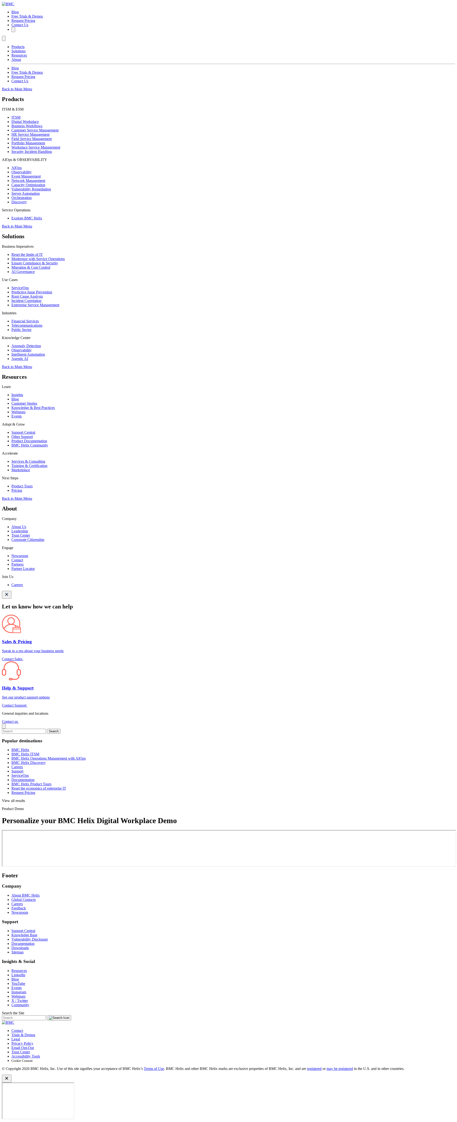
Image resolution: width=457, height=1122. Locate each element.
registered (314, 1069)
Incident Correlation (26, 301)
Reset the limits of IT (27, 255)
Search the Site (13, 1013)
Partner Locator (23, 569)
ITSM (15, 117)
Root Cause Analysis (27, 296)
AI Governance (23, 272)
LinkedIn (18, 975)
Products (18, 47)
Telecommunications (26, 325)
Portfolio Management (28, 143)
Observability (21, 172)
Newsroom (19, 556)
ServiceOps (20, 288)
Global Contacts (23, 900)
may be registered (340, 1069)
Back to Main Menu (17, 89)
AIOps (16, 168)
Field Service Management (31, 139)
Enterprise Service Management (35, 305)
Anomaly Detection (26, 346)
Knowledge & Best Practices (33, 408)
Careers (17, 585)
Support (17, 771)
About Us (18, 527)
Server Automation (25, 193)
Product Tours (22, 486)
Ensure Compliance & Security (34, 263)
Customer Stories (24, 403)
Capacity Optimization (28, 185)
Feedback (18, 908)
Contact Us (19, 25)
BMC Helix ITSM (25, 754)
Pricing (16, 490)
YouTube (18, 983)
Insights (17, 395)
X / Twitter (19, 1001)
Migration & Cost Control (30, 267)
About (16, 60)
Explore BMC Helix (26, 218)
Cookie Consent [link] (22, 1061)
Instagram (18, 992)
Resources (19, 55)
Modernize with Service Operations (38, 259)
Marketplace (20, 470)
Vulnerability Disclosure (29, 939)
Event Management (26, 176)
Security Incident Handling (31, 152)
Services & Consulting (28, 461)
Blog (15, 12)
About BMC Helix (25, 895)
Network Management (28, 181)
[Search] (13, 29)
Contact (17, 560)
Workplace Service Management (35, 147)
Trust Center (20, 535)
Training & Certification (29, 466)
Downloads (20, 948)
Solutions (18, 51)
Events (16, 416)
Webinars (18, 412)
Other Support (22, 437)
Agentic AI (19, 359)
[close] (4, 726)
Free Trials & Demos (27, 16)
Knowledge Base (24, 935)
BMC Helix (20, 750)
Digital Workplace (25, 122)
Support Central (23, 432)
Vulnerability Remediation (31, 189)
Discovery (19, 202)
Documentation (23, 780)
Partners (17, 564)
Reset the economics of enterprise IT (38, 788)
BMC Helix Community (29, 445)
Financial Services (25, 321)
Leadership (19, 531)
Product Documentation (29, 441)
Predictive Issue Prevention (31, 292)
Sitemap (17, 952)
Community (20, 1005)
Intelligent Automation (28, 354)
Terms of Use (154, 1069)
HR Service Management (30, 134)
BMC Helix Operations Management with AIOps (48, 758)
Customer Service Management (35, 130)
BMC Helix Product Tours (31, 784)
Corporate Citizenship (27, 540)
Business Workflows (26, 126)
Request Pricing (23, 21)
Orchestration (21, 198)
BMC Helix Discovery (28, 763)
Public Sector (21, 330)
